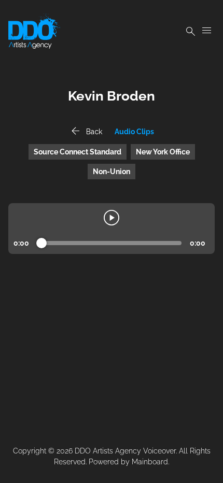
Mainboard (150, 462)
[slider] (41, 243)
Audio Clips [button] (134, 131)
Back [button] (85, 131)
